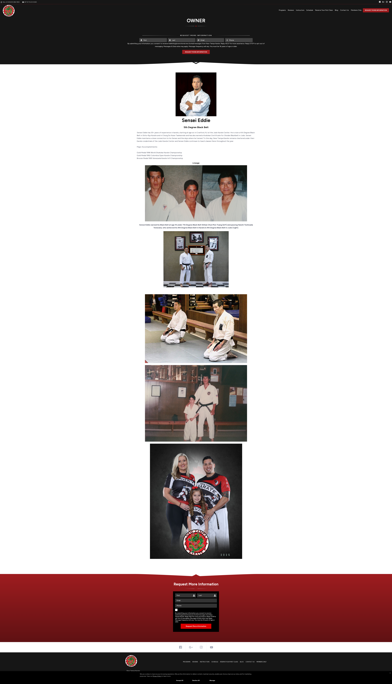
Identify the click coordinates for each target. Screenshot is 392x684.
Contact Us (344, 10)
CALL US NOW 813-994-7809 (10, 2)
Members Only (356, 10)
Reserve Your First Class (324, 10)
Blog (336, 10)
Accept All (179, 680)
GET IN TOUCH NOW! (30, 2)
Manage (212, 680)
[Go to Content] (196, 62)
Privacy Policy (157, 676)
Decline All (196, 680)
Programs (282, 10)
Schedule (309, 10)
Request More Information (376, 10)
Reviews (291, 10)
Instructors (300, 10)
